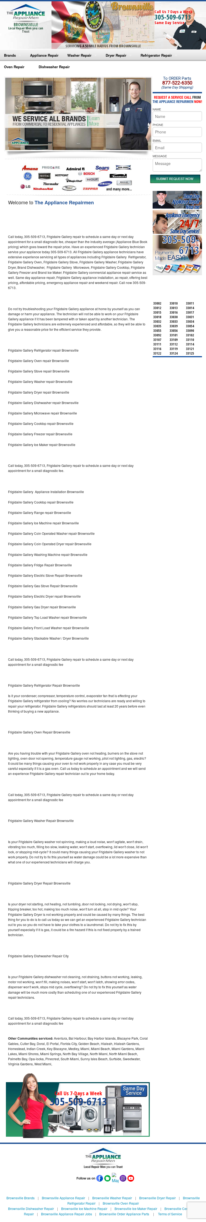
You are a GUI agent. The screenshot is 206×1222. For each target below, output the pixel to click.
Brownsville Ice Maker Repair (136, 1208)
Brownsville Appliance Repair (63, 1198)
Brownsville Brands (20, 1198)
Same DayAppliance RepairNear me (185, 201)
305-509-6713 (172, 16)
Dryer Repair (116, 55)
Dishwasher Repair (54, 66)
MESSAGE (160, 156)
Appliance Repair (44, 55)
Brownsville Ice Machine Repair (84, 1208)
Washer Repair (79, 55)
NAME (157, 109)
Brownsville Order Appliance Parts (124, 1214)
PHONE (158, 124)
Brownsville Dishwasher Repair (31, 1208)
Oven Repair (14, 66)
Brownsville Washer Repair (112, 1198)
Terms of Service (170, 1214)
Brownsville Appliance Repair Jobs (66, 1214)
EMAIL (157, 140)
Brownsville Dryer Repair (157, 1198)
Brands (10, 55)
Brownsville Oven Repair (121, 1203)
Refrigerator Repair (156, 55)
